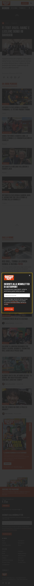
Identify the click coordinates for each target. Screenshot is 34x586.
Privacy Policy (14, 300)
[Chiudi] (29, 275)
